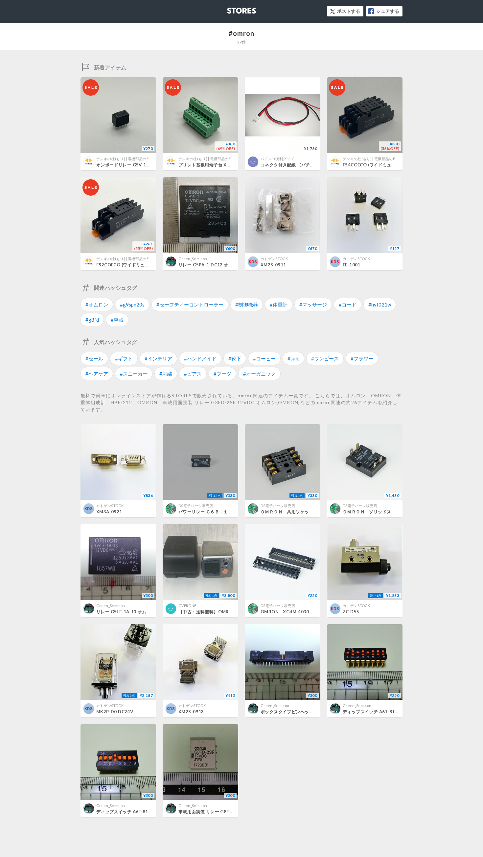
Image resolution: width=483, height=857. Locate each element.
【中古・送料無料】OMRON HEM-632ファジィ (228, 611)
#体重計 (279, 304)
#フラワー (362, 358)
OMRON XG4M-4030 (285, 611)
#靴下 (234, 358)
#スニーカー (134, 374)
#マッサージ (313, 304)
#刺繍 (165, 374)
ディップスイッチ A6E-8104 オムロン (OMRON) (145, 811)
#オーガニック (259, 374)
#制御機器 (246, 304)
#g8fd (92, 320)
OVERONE (187, 605)
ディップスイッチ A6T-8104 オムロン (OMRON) (392, 711)
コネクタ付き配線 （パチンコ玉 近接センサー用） (310, 164)
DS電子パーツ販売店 (195, 505)
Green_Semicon (192, 259)
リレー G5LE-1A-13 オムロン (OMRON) (136, 611)
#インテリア (158, 358)
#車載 (117, 320)
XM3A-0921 (109, 511)
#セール (94, 358)
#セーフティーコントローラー (189, 304)
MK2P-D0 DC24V (114, 711)
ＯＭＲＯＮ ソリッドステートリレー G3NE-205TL (396, 511)
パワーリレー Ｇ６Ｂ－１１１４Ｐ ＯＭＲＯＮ (225, 511)
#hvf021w (379, 304)
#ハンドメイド (200, 358)
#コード (347, 304)
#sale (293, 358)
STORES (231, 9)
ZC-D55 (351, 611)
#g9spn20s (132, 304)
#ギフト (124, 358)
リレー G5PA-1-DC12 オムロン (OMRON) (221, 264)
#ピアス (193, 374)
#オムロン (96, 304)
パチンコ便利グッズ (277, 159)
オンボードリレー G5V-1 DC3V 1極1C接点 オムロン (148, 164)
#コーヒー (264, 358)
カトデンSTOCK (274, 259)
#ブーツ (222, 374)
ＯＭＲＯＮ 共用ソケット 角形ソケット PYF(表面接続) (315, 511)
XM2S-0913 (191, 711)
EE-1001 (351, 264)
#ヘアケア (96, 374)
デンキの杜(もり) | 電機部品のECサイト (129, 159)
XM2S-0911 (273, 264)
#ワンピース (325, 358)
